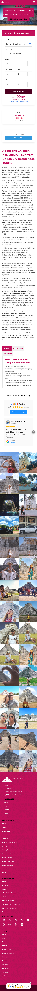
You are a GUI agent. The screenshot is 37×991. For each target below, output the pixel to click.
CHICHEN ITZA (8, 879)
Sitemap (4, 846)
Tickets (4, 827)
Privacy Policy (6, 850)
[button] (3, 431)
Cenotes (5, 972)
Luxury (4, 961)
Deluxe (4, 942)
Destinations (20, 10)
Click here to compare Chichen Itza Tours (18, 101)
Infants (7, 80)
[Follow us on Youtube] (22, 921)
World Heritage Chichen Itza (11, 904)
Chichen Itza (8, 10)
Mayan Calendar (7, 857)
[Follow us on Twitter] (10, 921)
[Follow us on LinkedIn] (28, 921)
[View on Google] (8, 422)
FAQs (4, 872)
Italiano (6, 813)
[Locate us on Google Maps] (16, 925)
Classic (4, 934)
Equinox (4, 912)
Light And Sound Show (9, 908)
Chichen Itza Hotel (8, 900)
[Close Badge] (30, 983)
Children (12, 69)
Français (6, 806)
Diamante (5, 945)
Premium (5, 964)
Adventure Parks (7, 865)
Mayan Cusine (6, 949)
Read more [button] (10, 437)
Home (4, 823)
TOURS (5, 931)
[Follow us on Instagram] (16, 921)
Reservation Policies (8, 854)
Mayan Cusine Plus (8, 953)
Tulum (30, 10)
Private (4, 957)
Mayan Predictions (8, 861)
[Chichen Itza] (5, 2)
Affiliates (5, 838)
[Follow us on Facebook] (4, 921)
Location (5, 885)
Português (7, 809)
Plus (3, 938)
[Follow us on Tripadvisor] (10, 925)
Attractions (6, 869)
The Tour (8, 40)
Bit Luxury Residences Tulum (15, 15)
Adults (7, 59)
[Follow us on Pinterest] (4, 925)
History (4, 881)
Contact (4, 835)
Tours (31, 15)
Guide (4, 976)
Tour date (8, 49)
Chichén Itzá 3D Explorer (10, 893)
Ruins (4, 889)
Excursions (5, 968)
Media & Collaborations (9, 842)
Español (6, 802)
